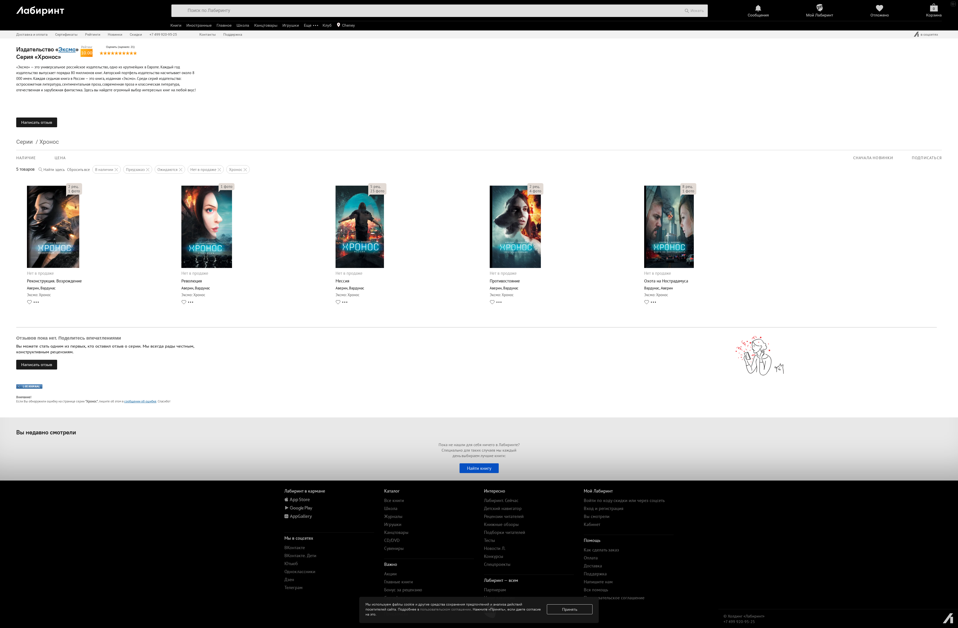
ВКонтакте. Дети (300, 555)
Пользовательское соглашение (614, 598)
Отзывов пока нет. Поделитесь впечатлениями (68, 338)
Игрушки (290, 25)
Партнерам (495, 590)
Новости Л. (494, 548)
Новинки (115, 34)
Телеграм (293, 587)
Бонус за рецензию (403, 590)
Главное (224, 25)
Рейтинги (92, 34)
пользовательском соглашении (445, 609)
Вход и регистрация (603, 508)
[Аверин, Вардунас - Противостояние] (515, 266)
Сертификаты (66, 34)
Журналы (393, 516)
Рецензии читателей (504, 516)
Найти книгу (479, 468)
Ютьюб (291, 563)
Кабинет (592, 524)
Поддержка (232, 34)
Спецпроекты (497, 564)
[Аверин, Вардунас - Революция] (206, 266)
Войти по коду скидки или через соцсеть (624, 500)
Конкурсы (493, 556)
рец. (73, 186)
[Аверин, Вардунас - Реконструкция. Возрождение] (53, 266)
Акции (390, 574)
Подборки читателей (504, 532)
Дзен (289, 579)
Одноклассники (299, 571)
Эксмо (67, 49)
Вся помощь (596, 590)
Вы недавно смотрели (46, 432)
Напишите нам (598, 582)
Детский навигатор (503, 508)
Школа (243, 25)
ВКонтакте (294, 547)
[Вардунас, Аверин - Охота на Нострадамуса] (669, 266)
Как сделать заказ (601, 550)
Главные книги (398, 582)
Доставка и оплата (32, 34)
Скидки (136, 34)
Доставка (593, 566)
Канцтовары (265, 25)
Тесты (489, 540)
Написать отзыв (36, 122)
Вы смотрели (596, 516)
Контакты (207, 34)
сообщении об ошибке (140, 401)
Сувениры (394, 548)
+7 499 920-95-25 (163, 34)
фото (74, 191)
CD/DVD (392, 540)
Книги (175, 25)
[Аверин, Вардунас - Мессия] (360, 266)
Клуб (327, 25)
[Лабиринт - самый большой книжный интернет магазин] (88, 9)
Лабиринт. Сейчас (501, 500)
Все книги (394, 500)
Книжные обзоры (501, 524)
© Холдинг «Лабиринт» (744, 616)
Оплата (591, 558)
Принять (569, 609)
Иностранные (199, 25)
